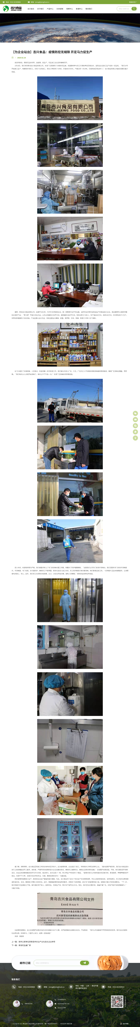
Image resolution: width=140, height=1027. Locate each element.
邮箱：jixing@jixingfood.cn (40, 2)
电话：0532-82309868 (13, 2)
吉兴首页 (31, 8)
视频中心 (69, 8)
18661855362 (28, 1003)
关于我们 (40, 8)
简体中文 (132, 2)
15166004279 (62, 999)
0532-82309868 (29, 987)
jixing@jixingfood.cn (56, 987)
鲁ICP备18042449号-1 (51, 1024)
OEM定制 (59, 8)
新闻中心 (79, 8)
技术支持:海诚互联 (66, 1024)
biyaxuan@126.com (63, 1003)
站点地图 (125, 1024)
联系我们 (89, 8)
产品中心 (50, 8)
